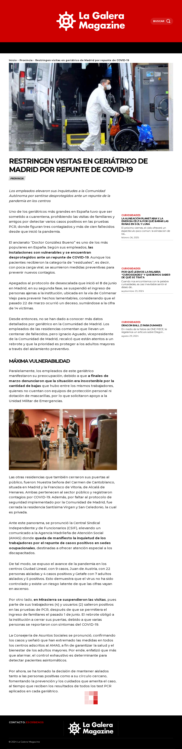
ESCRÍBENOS (35, 722)
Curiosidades (130, 215)
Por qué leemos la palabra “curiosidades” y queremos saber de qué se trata (145, 274)
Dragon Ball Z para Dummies (141, 325)
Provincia (26, 60)
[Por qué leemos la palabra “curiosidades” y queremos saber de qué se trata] (147, 253)
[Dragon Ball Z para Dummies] (147, 307)
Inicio (13, 60)
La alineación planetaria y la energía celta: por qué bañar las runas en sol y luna (145, 221)
